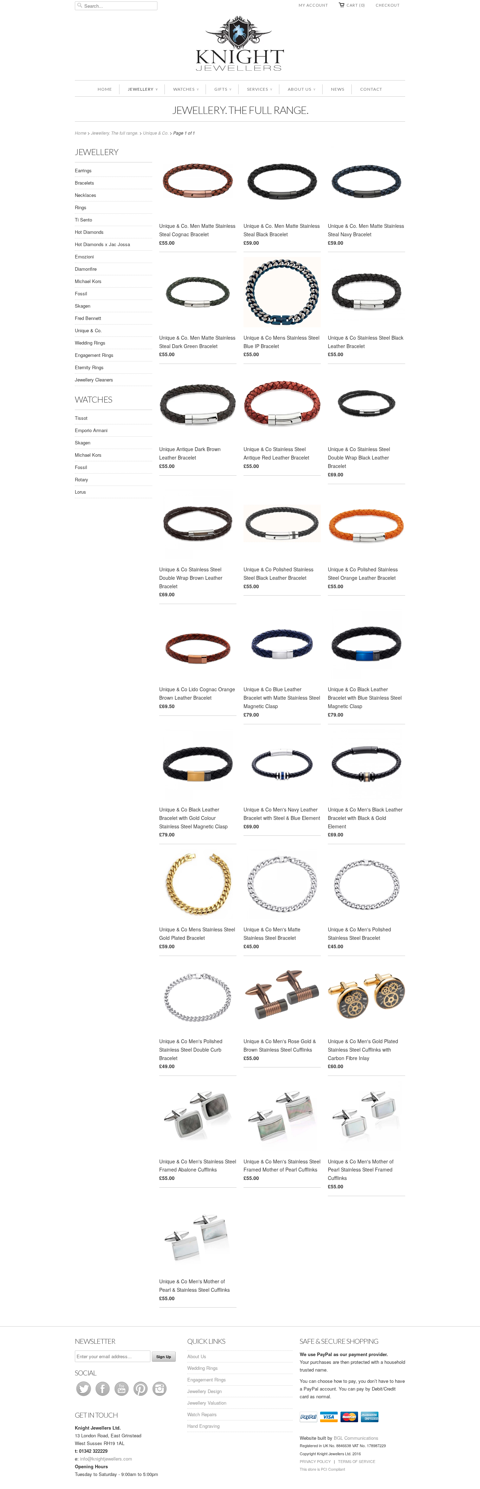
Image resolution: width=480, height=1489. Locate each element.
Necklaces (85, 195)
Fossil (81, 293)
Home (105, 89)
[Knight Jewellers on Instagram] (159, 1395)
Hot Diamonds (89, 232)
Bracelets (84, 182)
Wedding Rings (90, 342)
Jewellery (142, 89)
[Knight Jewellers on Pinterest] (141, 1395)
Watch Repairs (202, 1414)
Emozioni (84, 256)
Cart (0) (355, 5)
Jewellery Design (204, 1391)
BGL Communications (356, 1438)
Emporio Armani (91, 430)
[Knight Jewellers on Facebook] (103, 1395)
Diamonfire (86, 268)
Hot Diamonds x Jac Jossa (102, 244)
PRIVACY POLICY (315, 1461)
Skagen (82, 305)
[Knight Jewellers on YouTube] (122, 1395)
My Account (313, 5)
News (337, 89)
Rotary (81, 479)
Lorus (80, 491)
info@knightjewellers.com (106, 1458)
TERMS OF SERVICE (356, 1461)
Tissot (81, 418)
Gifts (222, 89)
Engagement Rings (94, 355)
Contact (371, 89)
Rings (80, 207)
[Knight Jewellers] (240, 44)
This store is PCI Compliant (322, 1469)
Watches (186, 89)
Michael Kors (88, 281)
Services (259, 89)
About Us (301, 89)
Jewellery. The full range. (240, 109)
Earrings (83, 170)
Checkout (388, 5)
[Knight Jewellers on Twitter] (84, 1395)
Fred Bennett (88, 318)
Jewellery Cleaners (94, 379)
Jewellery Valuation (206, 1402)
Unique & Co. (88, 330)
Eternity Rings (89, 367)
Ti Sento (83, 219)
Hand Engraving (203, 1426)
